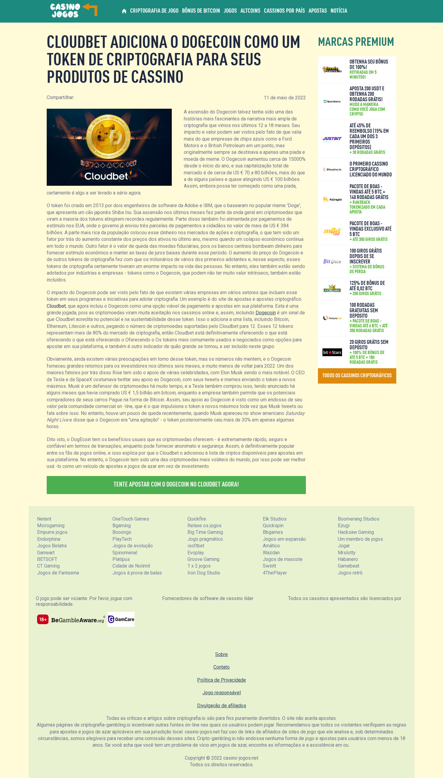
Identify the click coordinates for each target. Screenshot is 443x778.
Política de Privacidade (221, 680)
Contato (221, 667)
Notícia (339, 11)
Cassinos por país (284, 11)
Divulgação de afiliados (221, 705)
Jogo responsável (222, 693)
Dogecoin (266, 313)
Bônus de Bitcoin (201, 11)
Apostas (318, 11)
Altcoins (250, 11)
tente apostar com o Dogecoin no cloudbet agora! (176, 484)
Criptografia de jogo (154, 11)
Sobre (221, 654)
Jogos (230, 11)
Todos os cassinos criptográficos (357, 375)
